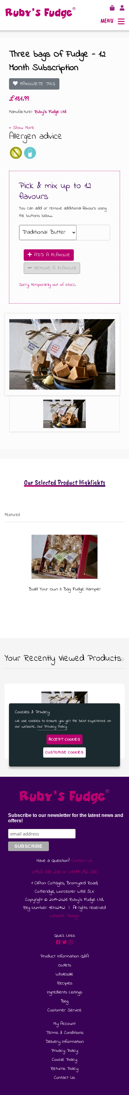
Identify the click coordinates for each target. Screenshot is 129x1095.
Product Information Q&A (64, 956)
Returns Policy (64, 1068)
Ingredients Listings (64, 992)
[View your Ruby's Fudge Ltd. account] (122, 9)
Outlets (64, 965)
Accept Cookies (64, 739)
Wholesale (64, 974)
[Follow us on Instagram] (71, 942)
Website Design (64, 915)
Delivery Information (64, 1041)
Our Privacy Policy (52, 726)
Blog (64, 1001)
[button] (21, 127)
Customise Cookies (64, 752)
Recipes (64, 983)
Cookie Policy (64, 1059)
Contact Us (81, 860)
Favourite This (37, 84)
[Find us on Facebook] (58, 942)
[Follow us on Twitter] (64, 942)
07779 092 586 (83, 872)
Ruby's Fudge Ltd (50, 111)
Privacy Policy (64, 1050)
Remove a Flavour (54, 268)
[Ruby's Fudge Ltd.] (40, 13)
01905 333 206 (46, 872)
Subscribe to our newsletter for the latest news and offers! (65, 818)
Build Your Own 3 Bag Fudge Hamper (64, 589)
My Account (64, 1023)
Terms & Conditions (64, 1032)
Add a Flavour (51, 255)
